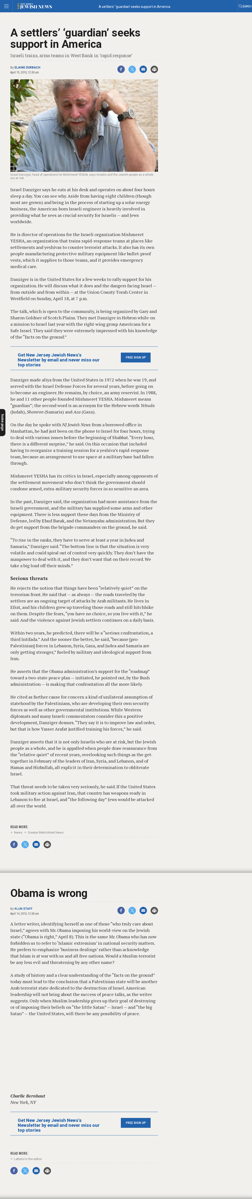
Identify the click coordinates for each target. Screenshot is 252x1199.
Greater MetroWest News (45, 832)
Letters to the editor (28, 1159)
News (18, 832)
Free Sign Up (136, 357)
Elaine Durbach (27, 67)
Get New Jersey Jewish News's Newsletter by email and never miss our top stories (59, 360)
